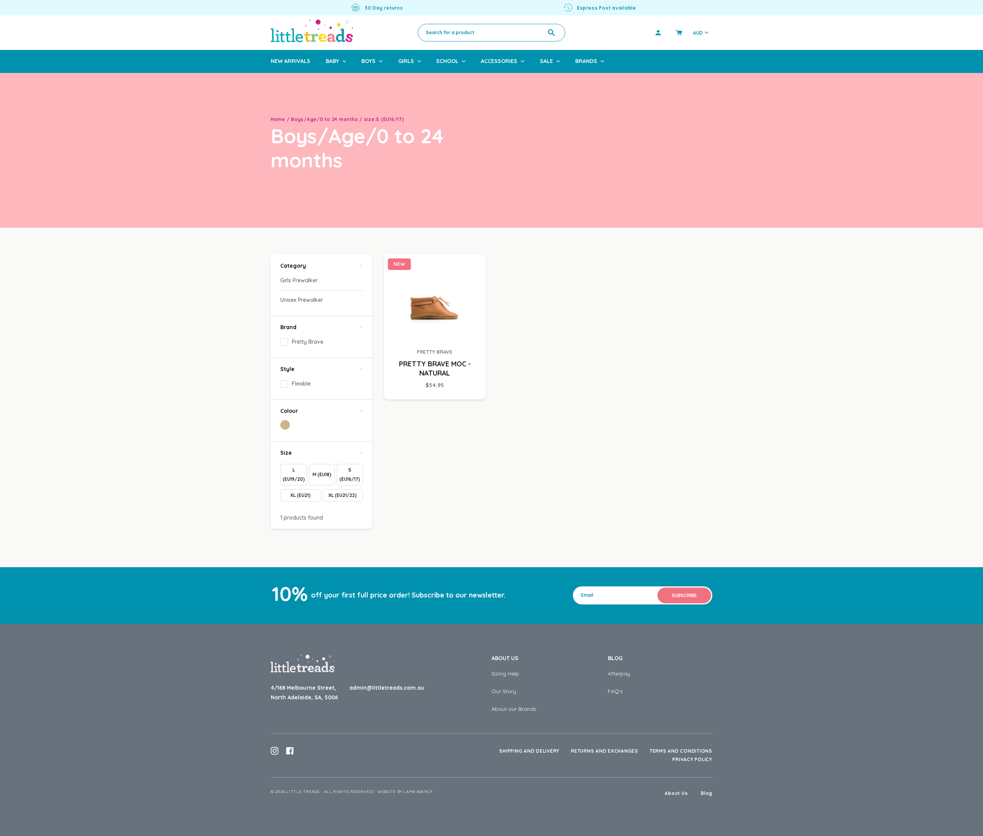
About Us (505, 658)
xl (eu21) (300, 495)
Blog (615, 658)
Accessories (499, 61)
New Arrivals (290, 61)
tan (285, 425)
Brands (586, 61)
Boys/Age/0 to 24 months (324, 119)
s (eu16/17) (349, 474)
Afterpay (619, 673)
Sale (546, 61)
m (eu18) (322, 474)
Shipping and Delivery (529, 751)
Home (278, 119)
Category (293, 265)
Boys (368, 61)
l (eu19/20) (294, 474)
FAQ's (615, 691)
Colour (289, 410)
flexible (301, 383)
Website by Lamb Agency (405, 791)
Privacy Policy (692, 759)
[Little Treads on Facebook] (290, 751)
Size (286, 452)
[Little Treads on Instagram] (274, 751)
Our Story (504, 691)
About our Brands (514, 708)
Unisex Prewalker (301, 299)
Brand (288, 327)
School (447, 61)
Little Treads (302, 791)
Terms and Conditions (681, 751)
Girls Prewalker (299, 280)
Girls (406, 61)
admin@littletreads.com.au (386, 687)
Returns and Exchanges (604, 751)
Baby (332, 61)
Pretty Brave (307, 341)
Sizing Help (505, 673)
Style (287, 369)
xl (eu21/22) (342, 495)
